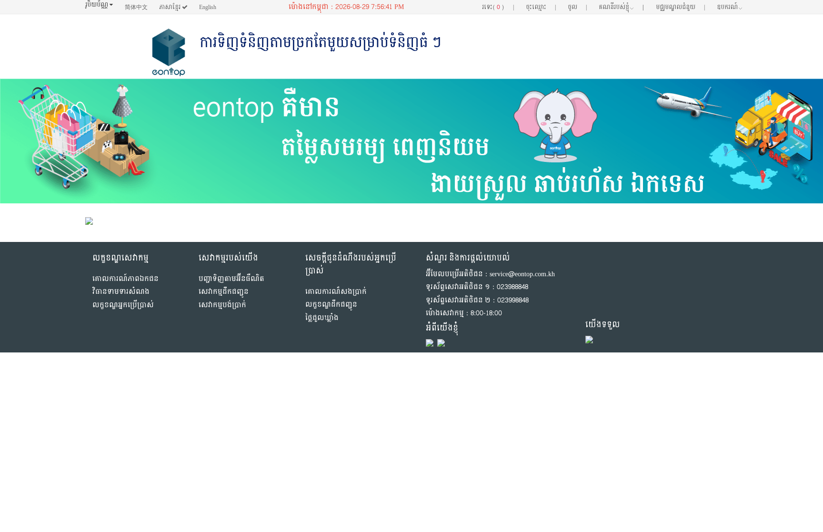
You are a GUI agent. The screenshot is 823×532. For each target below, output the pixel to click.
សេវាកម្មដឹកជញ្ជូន (224, 292)
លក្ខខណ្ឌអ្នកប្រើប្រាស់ (123, 305)
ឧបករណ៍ (727, 7)
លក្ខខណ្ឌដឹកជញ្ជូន (331, 305)
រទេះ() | (497, 7)
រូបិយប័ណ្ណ (97, 5)
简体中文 (136, 7)
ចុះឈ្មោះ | (541, 7)
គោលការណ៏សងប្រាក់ (336, 292)
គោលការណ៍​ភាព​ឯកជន (125, 279)
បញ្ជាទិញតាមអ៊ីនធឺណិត (231, 279)
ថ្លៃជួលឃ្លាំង (322, 318)
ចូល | (577, 7)
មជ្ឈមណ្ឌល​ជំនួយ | (680, 7)
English (207, 7)
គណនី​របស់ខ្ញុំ (621, 7)
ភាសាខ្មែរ (170, 7)
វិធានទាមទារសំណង (121, 292)
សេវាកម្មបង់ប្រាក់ (222, 305)
